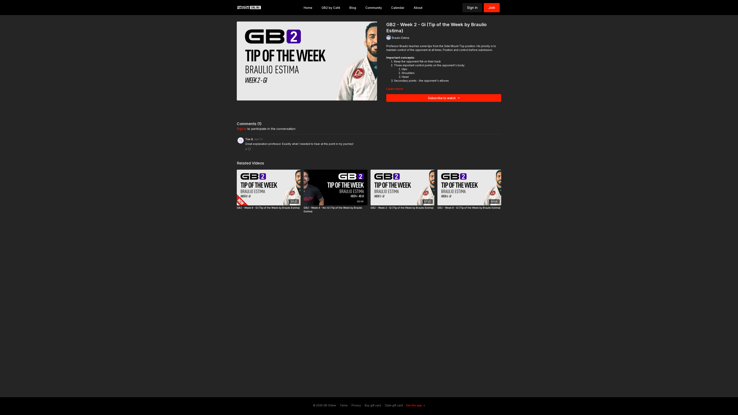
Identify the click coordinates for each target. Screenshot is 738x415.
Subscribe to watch (442, 98)
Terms (344, 405)
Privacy (356, 405)
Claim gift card (394, 405)
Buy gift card (373, 405)
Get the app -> (415, 405)
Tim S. (249, 139)
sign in (241, 129)
